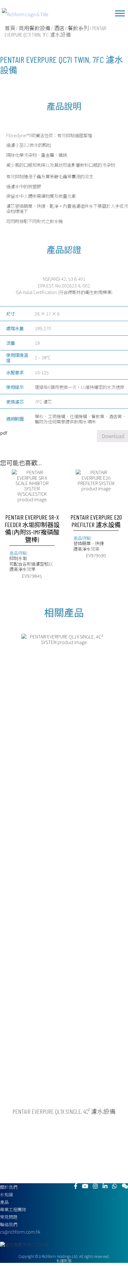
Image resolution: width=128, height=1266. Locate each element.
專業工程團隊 (13, 1209)
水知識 (6, 1194)
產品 (4, 1202)
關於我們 (8, 1187)
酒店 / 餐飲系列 (71, 28)
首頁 (10, 28)
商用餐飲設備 (34, 28)
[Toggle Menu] (120, 13)
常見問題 (8, 1217)
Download (113, 436)
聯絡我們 (8, 1224)
